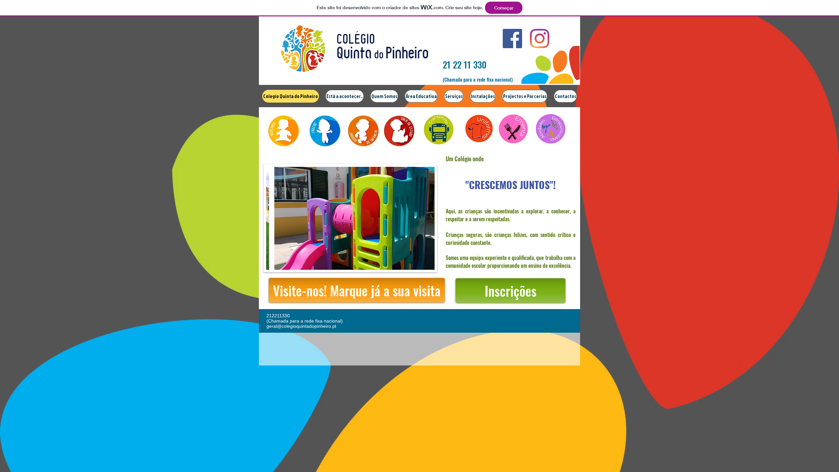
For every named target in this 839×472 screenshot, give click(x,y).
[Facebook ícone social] (512, 38)
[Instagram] (539, 38)
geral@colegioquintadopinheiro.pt (301, 326)
